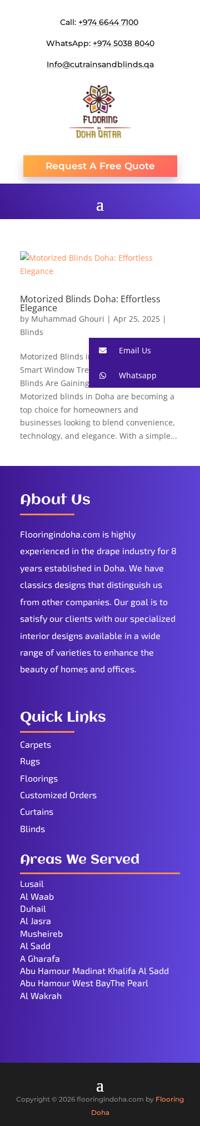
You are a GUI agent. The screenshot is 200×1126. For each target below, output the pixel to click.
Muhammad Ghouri (67, 318)
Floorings (39, 778)
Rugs (30, 760)
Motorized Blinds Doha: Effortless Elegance (90, 303)
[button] (144, 350)
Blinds (31, 332)
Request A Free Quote (100, 165)
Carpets (35, 744)
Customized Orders (58, 794)
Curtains (36, 811)
